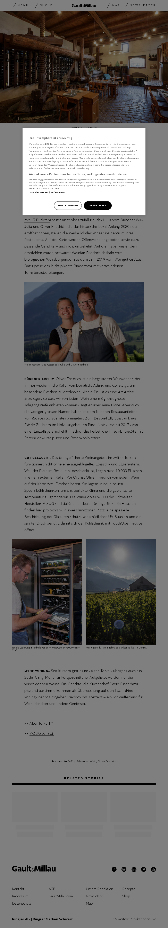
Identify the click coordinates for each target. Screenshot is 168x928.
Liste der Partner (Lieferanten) (47, 192)
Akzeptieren (97, 205)
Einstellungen (68, 205)
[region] (84, 171)
